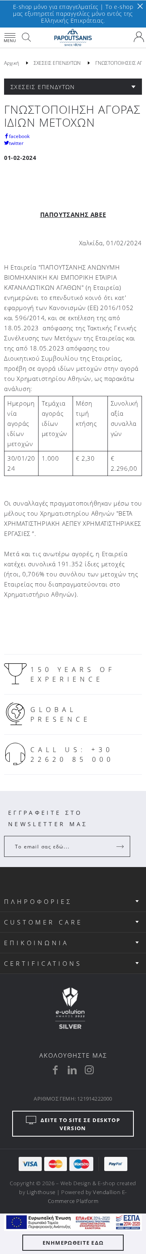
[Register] (121, 846)
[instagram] (89, 1069)
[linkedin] (72, 1069)
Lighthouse (41, 1192)
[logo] (73, 38)
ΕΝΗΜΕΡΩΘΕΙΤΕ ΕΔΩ (73, 1242)
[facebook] (55, 1069)
